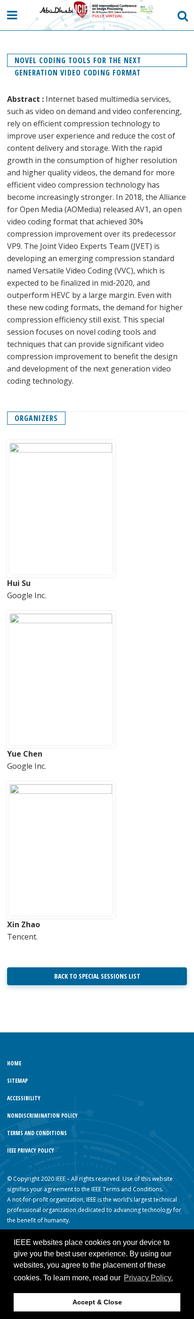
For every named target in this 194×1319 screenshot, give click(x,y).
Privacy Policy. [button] (148, 1278)
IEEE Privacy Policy (30, 1150)
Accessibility (23, 1098)
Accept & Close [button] (97, 1302)
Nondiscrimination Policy (42, 1116)
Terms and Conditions (37, 1133)
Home (14, 1063)
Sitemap (17, 1081)
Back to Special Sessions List (97, 976)
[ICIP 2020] (97, 9)
